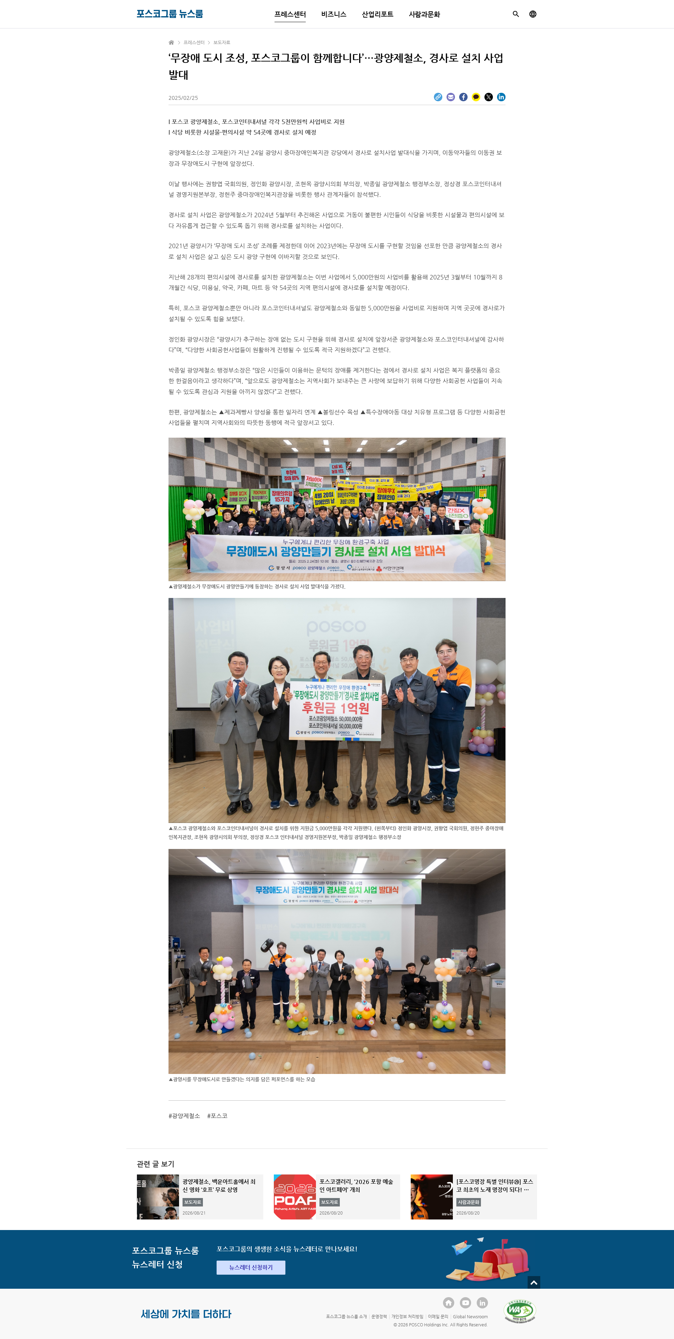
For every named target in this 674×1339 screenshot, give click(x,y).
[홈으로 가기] (171, 42)
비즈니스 (333, 14)
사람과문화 (425, 14)
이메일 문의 (438, 1316)
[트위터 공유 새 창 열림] (488, 97)
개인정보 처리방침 (407, 1316)
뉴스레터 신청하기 (251, 1267)
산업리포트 (378, 14)
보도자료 (221, 42)
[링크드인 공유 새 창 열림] (501, 97)
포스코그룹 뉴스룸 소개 (346, 1316)
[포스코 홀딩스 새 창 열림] (448, 1302)
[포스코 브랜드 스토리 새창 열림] (186, 1319)
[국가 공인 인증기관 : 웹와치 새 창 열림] (520, 1311)
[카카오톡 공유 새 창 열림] (476, 97)
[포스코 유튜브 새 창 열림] (465, 1302)
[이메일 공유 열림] (451, 97)
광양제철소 (186, 1115)
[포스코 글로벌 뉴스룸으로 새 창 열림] (533, 14)
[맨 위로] (534, 1282)
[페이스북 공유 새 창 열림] (463, 97)
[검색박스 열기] (516, 14)
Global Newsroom (470, 1316)
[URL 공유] (438, 97)
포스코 (219, 1115)
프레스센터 (290, 14)
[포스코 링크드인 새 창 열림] (482, 1302)
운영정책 (379, 1316)
